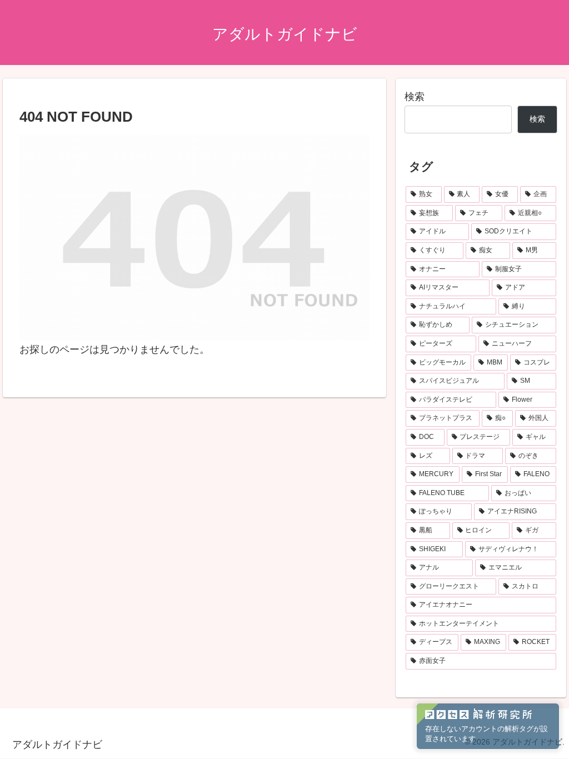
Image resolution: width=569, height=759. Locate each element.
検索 (415, 96)
